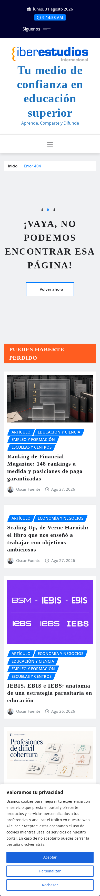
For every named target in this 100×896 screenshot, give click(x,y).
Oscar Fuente (28, 489)
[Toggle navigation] (50, 144)
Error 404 (32, 165)
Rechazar (50, 884)
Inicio (12, 165)
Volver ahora (51, 289)
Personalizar (50, 871)
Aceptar (50, 857)
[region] (50, 840)
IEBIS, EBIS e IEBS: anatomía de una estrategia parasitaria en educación (49, 692)
